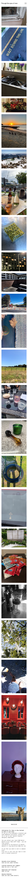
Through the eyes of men (9, 3)
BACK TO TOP (14, 824)
